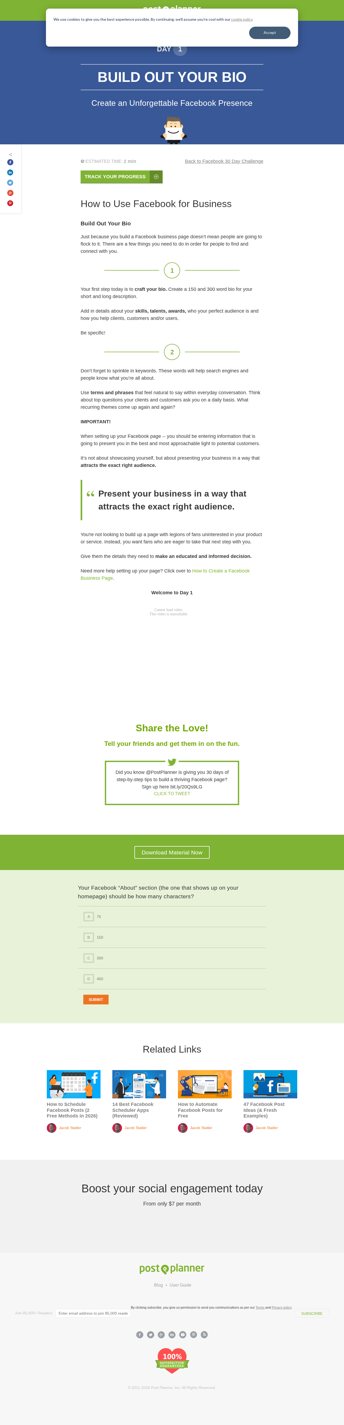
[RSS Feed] (204, 1335)
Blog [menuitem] (158, 1285)
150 (95, 937)
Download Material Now (172, 852)
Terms (260, 1307)
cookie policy (241, 19)
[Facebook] (140, 1335)
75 (94, 916)
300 (95, 958)
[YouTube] (183, 1335)
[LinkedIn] (172, 1335)
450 (95, 979)
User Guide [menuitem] (180, 1285)
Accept (270, 32)
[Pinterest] (193, 1335)
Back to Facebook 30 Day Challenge (224, 161)
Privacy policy (282, 1307)
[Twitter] (150, 1335)
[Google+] (161, 1335)
